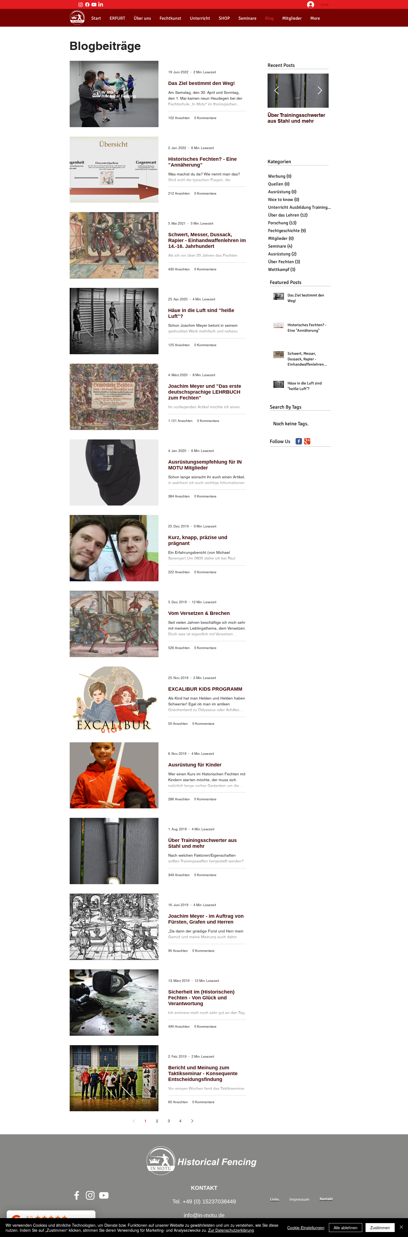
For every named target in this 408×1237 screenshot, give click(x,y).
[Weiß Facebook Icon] (76, 1195)
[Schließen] (401, 1228)
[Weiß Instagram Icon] (90, 1195)
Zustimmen (380, 1227)
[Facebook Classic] (299, 441)
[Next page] (192, 1121)
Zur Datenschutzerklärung (231, 1230)
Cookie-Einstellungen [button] (305, 1227)
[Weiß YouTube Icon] (104, 1195)
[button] (142, 18)
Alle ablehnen (345, 1227)
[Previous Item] (276, 90)
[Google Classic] (307, 441)
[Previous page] (134, 1121)
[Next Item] (319, 90)
